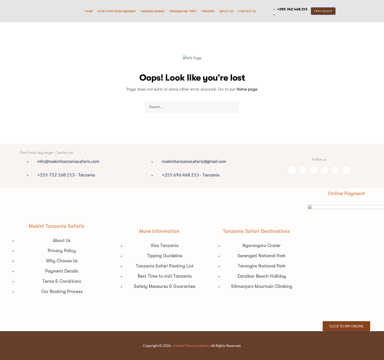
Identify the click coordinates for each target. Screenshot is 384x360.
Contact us (247, 11)
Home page (247, 89)
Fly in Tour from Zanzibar (116, 11)
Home (89, 11)
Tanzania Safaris (152, 11)
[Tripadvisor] (313, 170)
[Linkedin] (335, 170)
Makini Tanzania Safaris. (192, 345)
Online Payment (346, 193)
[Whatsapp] (292, 170)
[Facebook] (302, 170)
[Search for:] (192, 107)
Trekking (208, 11)
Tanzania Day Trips (182, 11)
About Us (226, 11)
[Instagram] (324, 170)
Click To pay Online (346, 326)
